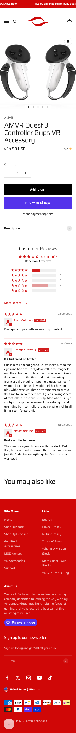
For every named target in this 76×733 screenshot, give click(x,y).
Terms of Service (53, 541)
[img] (13, 314)
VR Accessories (14, 560)
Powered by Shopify (36, 721)
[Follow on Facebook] (7, 678)
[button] (19, 270)
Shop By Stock (14, 526)
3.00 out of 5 (48, 256)
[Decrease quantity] (9, 173)
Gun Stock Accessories (12, 543)
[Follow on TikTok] (50, 678)
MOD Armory (13, 553)
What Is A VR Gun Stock (54, 551)
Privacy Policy (51, 526)
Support (9, 568)
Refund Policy (51, 534)
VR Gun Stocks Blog (55, 572)
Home (8, 519)
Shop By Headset (16, 534)
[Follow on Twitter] (18, 678)
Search (47, 519)
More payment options (38, 214)
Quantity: (10, 164)
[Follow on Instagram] (28, 678)
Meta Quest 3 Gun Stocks (54, 563)
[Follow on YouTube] (39, 678)
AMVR (8, 117)
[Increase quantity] (25, 173)
